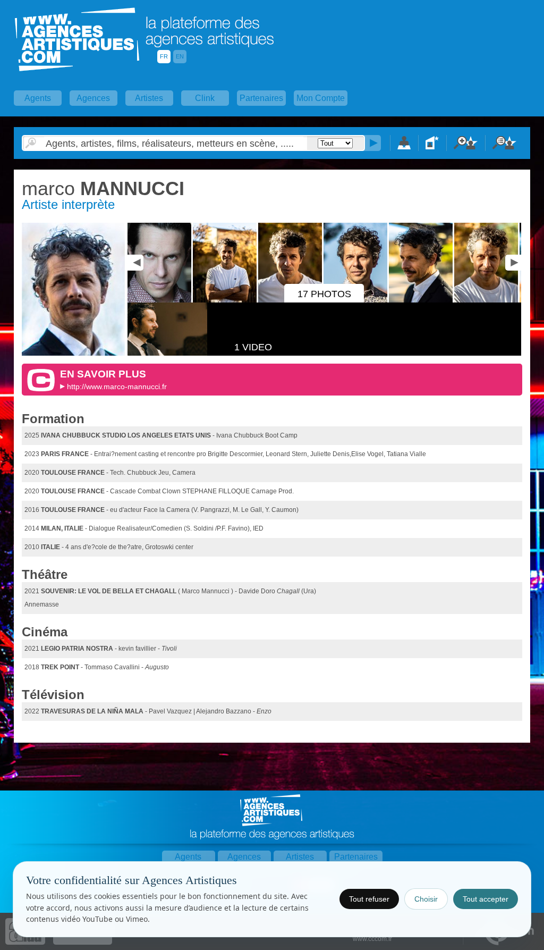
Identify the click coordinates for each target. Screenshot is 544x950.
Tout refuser (369, 899)
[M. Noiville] (421, 300)
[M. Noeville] (487, 300)
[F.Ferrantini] (160, 300)
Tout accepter (485, 899)
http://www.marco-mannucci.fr (117, 386)
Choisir (426, 899)
